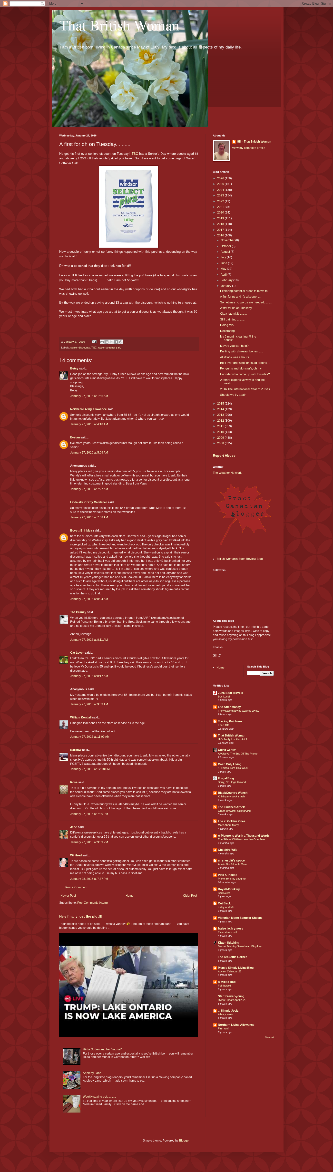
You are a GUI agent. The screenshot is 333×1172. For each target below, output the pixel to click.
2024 (221, 190)
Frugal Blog (226, 778)
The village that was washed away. (238, 710)
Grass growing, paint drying (234, 810)
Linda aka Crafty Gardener (88, 502)
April (224, 274)
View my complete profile (248, 148)
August (226, 251)
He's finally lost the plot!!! (80, 916)
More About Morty (228, 824)
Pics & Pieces (227, 875)
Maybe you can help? (234, 346)
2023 (221, 195)
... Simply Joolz (228, 1010)
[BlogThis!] (106, 341)
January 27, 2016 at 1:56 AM (89, 396)
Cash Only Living (229, 764)
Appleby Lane (92, 1073)
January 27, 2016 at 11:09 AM (89, 736)
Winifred (76, 855)
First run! (223, 1028)
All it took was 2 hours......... (237, 357)
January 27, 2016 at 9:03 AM (89, 704)
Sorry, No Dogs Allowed (232, 782)
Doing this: (227, 325)
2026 (221, 178)
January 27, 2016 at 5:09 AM (89, 452)
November (228, 240)
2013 (221, 414)
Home (130, 895)
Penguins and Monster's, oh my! (241, 368)
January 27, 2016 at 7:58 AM (89, 517)
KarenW (75, 750)
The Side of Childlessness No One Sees (241, 839)
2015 (221, 403)
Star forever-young (231, 996)
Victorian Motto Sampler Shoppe (240, 918)
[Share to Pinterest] (120, 341)
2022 (221, 201)
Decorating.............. (232, 331)
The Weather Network (227, 473)
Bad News (224, 892)
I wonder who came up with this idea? (245, 374)
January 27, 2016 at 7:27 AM (89, 489)
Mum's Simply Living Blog (236, 967)
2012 (221, 420)
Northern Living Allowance (88, 409)
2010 (221, 432)
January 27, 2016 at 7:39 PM (89, 814)
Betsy (74, 368)
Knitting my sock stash (231, 796)
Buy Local (224, 696)
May (224, 269)
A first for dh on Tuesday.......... (239, 308)
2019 (221, 218)
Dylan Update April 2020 (232, 999)
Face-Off (223, 725)
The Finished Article (231, 807)
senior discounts (80, 347)
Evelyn (75, 437)
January (226, 286)
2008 (221, 443)
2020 (221, 212)
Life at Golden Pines (231, 821)
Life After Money (229, 707)
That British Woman (119, 25)
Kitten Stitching (228, 942)
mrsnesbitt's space (231, 860)
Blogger (184, 1140)
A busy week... (226, 1014)
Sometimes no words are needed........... (246, 302)
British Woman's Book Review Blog (239, 559)
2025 (221, 184)
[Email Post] (94, 341)
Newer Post (68, 895)
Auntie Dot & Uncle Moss (232, 864)
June (224, 263)
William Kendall (80, 717)
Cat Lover (77, 652)
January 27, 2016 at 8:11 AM (89, 639)
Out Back (224, 903)
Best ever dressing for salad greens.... (245, 363)
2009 (221, 437)
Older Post (190, 895)
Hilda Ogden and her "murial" (102, 1049)
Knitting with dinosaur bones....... (241, 351)
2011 (221, 426)
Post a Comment (76, 887)
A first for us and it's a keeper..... (240, 296)
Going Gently (227, 750)
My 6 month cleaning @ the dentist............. (238, 338)
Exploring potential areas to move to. (244, 291)
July (224, 257)
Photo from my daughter (232, 878)
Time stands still (227, 932)
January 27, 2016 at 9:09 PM (89, 842)
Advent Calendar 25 (229, 971)
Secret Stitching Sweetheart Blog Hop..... (242, 946)
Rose (74, 782)
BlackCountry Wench (232, 792)
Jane (73, 827)
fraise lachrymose (230, 928)
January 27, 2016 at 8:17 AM (89, 676)
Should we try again (233, 395)
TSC (94, 347)
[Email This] (102, 341)
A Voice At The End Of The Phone (237, 753)
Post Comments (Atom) (92, 902)
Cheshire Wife (227, 850)
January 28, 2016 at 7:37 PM (89, 879)
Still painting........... (232, 319)
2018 (221, 224)
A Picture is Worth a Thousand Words (244, 835)
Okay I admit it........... (233, 313)
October (226, 246)
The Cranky (78, 612)
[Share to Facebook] (116, 341)
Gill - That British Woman (254, 141)
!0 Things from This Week (233, 767)
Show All (269, 1037)
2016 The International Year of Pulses (245, 389)
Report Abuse (224, 455)
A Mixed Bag (226, 982)
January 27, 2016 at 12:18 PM (90, 769)
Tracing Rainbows (230, 721)
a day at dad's (226, 907)
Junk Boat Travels (230, 693)
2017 (221, 230)
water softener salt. (109, 347)
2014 (221, 409)
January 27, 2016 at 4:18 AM (89, 424)
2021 (221, 207)
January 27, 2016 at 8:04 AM (89, 599)
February (227, 280)
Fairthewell (224, 985)
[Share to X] (111, 341)
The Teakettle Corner (232, 957)
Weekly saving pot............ (99, 1096)
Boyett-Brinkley (81, 530)
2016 (221, 235)
